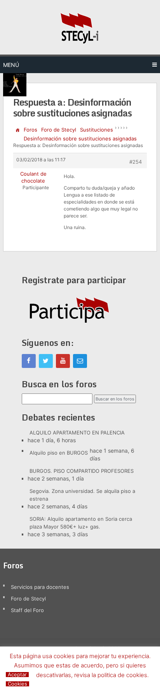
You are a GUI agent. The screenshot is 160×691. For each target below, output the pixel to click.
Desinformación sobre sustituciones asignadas (80, 138)
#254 (135, 162)
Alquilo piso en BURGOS (59, 453)
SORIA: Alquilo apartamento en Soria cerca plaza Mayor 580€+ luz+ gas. (81, 523)
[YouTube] (63, 361)
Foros (30, 130)
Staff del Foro (27, 610)
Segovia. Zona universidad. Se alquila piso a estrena (82, 495)
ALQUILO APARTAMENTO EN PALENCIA (77, 432)
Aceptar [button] (17, 674)
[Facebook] (29, 361)
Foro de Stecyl (58, 130)
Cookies (17, 683)
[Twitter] (46, 361)
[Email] (80, 361)
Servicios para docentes (40, 587)
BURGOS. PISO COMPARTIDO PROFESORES (82, 471)
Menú (11, 65)
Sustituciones (96, 130)
